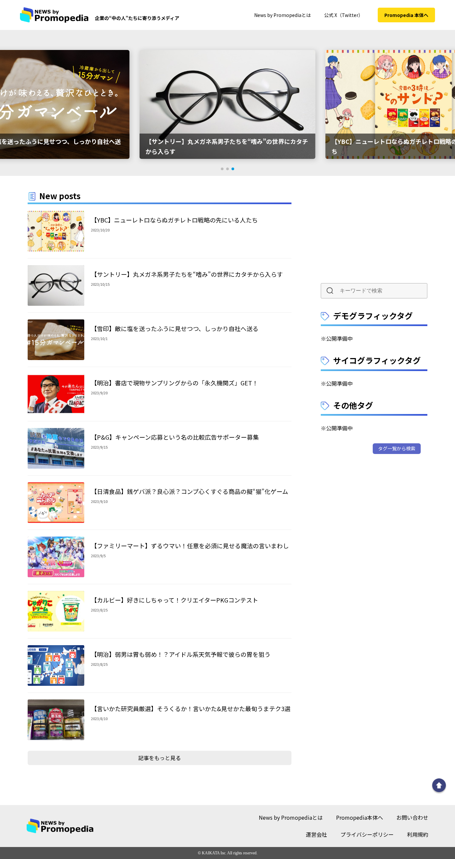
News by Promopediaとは (282, 15)
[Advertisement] (374, 230)
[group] (227, 104)
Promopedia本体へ (359, 817)
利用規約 (417, 834)
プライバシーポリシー (367, 834)
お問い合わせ (412, 817)
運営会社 (316, 834)
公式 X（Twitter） (343, 15)
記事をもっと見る (159, 758)
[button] (222, 169)
